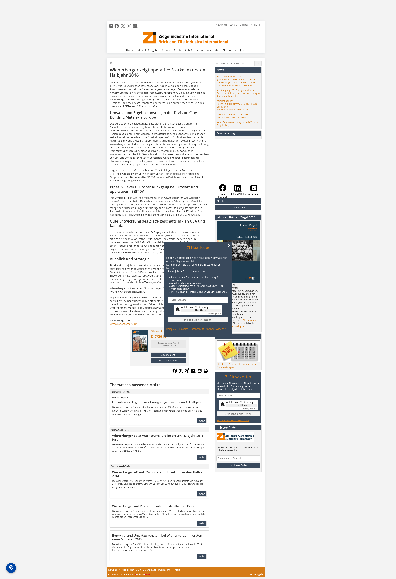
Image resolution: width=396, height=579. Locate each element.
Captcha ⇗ (214, 314)
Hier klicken (201, 310)
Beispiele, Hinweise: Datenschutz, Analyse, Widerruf (196, 329)
